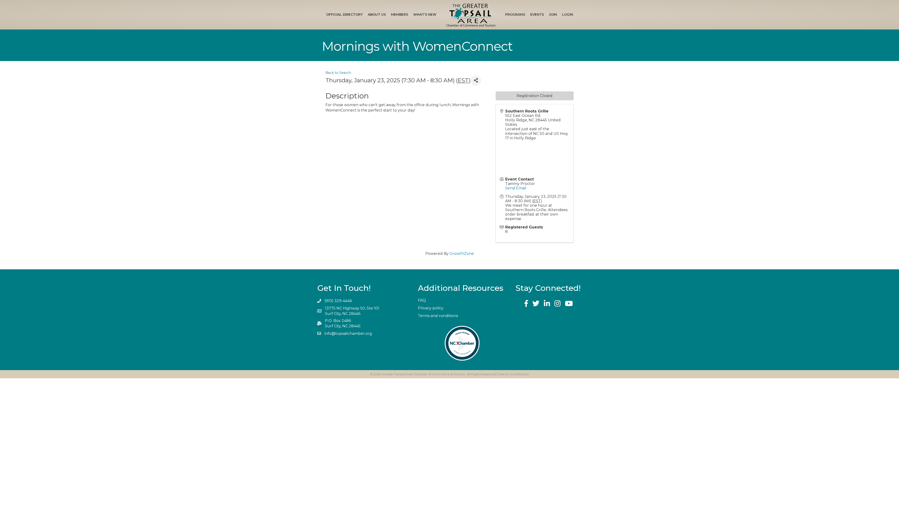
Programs (515, 14)
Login (567, 14)
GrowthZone (462, 253)
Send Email (515, 188)
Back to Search (338, 73)
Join (553, 14)
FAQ (422, 300)
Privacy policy (430, 308)
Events (537, 14)
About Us (377, 14)
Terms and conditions (438, 316)
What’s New (424, 14)
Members (399, 14)
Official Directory (344, 14)
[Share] (476, 80)
